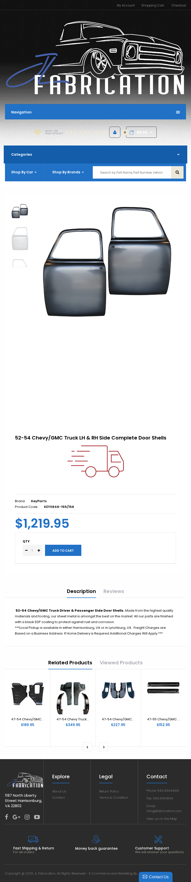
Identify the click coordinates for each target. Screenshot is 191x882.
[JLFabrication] (95, 94)
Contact (58, 797)
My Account (126, 5)
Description (81, 591)
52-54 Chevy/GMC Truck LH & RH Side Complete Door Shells (90, 437)
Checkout (178, 5)
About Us (59, 791)
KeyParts (39, 501)
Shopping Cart (153, 5)
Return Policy (109, 791)
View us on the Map (161, 818)
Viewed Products (121, 662)
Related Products (70, 662)
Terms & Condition (113, 797)
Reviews (113, 591)
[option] (108, 262)
